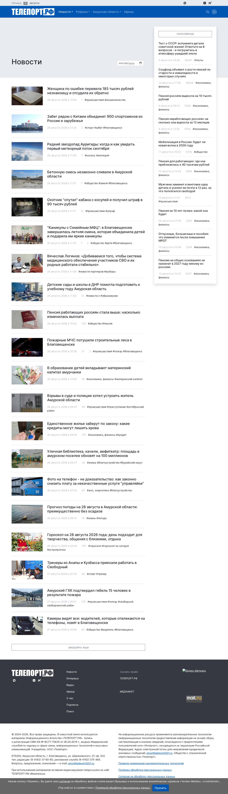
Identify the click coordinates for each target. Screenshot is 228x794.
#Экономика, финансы (100, 379)
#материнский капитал (128, 379)
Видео (70, 684)
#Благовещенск (112, 127)
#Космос (90, 155)
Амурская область (106, 12)
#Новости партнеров (91, 271)
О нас (69, 698)
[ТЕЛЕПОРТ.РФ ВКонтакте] (194, 3)
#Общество (91, 183)
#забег (98, 127)
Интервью (72, 678)
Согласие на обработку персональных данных (146, 776)
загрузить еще (78, 647)
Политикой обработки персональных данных (122, 787)
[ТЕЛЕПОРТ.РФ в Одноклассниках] (199, 3)
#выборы (110, 271)
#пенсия (107, 323)
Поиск (70, 711)
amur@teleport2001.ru (81, 763)
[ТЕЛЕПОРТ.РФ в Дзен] (204, 3)
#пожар (117, 351)
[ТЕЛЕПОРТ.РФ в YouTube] (215, 3)
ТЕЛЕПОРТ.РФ (128, 678)
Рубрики (82, 12)
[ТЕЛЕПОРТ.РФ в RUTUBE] (210, 3)
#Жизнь (91, 462)
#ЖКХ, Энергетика (98, 490)
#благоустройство (108, 462)
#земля (103, 183)
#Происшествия (94, 99)
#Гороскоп (94, 545)
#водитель (107, 629)
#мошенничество (115, 99)
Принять (161, 788)
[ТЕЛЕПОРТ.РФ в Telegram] (190, 3)
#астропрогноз (56, 549)
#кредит (121, 434)
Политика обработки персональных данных (145, 769)
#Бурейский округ (131, 462)
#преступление (116, 406)
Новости (65, 12)
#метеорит (102, 155)
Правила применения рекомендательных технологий (151, 763)
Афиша (129, 12)
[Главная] (33, 11)
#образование (109, 295)
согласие (64, 781)
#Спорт (89, 127)
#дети (108, 242)
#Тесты (198, 60)
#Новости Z (93, 295)
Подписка (72, 704)
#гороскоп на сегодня (115, 545)
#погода (102, 518)
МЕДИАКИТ (127, 691)
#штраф (110, 210)
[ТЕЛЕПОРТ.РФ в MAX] (185, 3)
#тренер (101, 573)
